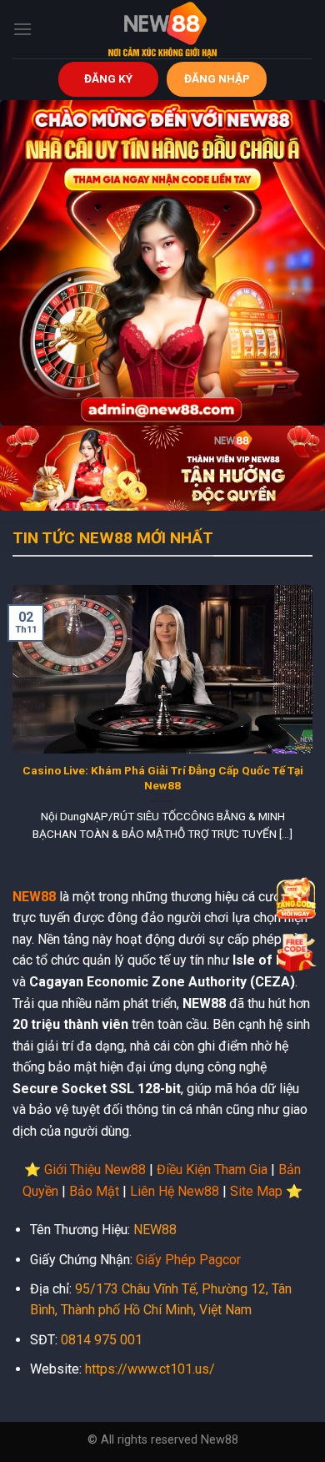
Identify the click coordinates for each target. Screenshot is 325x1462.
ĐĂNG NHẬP (217, 78)
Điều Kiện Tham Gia (212, 1169)
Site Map (256, 1191)
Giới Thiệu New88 (95, 1169)
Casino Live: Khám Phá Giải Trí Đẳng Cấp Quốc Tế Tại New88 (162, 778)
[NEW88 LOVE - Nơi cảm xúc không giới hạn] (162, 29)
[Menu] (22, 28)
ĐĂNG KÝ (108, 78)
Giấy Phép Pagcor (188, 1260)
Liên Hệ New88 (174, 1191)
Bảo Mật (94, 1191)
